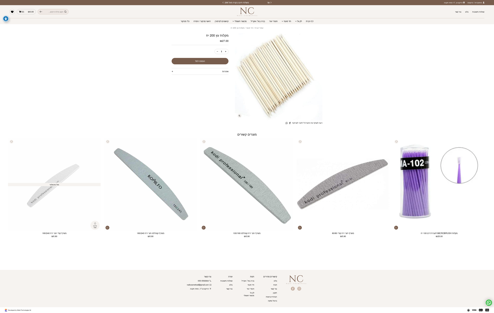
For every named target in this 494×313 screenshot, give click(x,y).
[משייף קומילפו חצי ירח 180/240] (150, 184)
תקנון (275, 292)
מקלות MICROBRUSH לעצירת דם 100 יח (439, 233)
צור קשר (458, 11)
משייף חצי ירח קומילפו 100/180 (247, 233)
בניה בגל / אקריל (258, 21)
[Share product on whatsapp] (287, 123)
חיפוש (41, 12)
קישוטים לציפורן (221, 21)
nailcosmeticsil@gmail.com (198, 284)
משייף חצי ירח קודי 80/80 (343, 233)
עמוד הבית (259, 28)
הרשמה (470, 2)
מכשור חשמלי (241, 21)
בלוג (466, 11)
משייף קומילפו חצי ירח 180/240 (150, 233)
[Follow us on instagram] (299, 289)
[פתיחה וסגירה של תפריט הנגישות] (6, 19)
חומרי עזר (273, 21)
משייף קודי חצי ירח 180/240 (54, 233)
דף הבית (309, 21)
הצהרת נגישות (271, 296)
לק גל (299, 21)
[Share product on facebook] (289, 123)
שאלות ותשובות (478, 11)
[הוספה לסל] (396, 228)
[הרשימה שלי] (12, 11)
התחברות (478, 2)
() (28, 11)
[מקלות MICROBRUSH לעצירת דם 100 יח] (439, 184)
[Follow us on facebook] (293, 289)
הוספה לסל (200, 61)
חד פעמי (287, 21)
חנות (275, 284)
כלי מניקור (185, 21)
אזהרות (225, 71)
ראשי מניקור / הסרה (202, 21)
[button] (396, 142)
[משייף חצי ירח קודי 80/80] (343, 184)
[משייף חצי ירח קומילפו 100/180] (246, 184)
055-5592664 (203, 280)
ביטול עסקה (272, 300)
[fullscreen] (239, 116)
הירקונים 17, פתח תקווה (199, 288)
